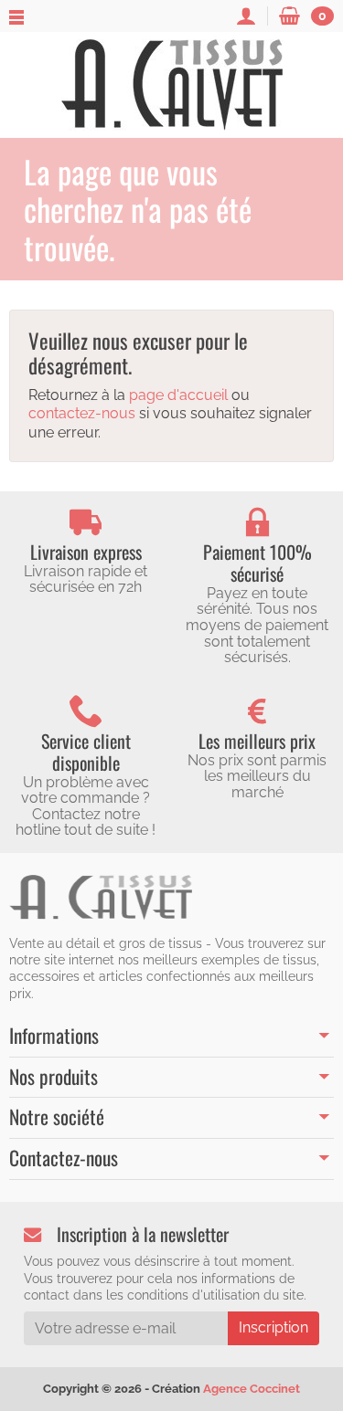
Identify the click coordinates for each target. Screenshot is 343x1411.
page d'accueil (178, 395)
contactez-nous (81, 413)
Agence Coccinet (251, 1388)
